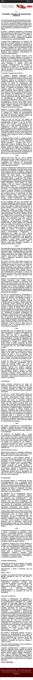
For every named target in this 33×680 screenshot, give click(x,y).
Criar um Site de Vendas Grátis (10, 672)
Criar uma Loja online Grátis (8, 670)
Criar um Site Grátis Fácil (24, 670)
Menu (5, 1)
